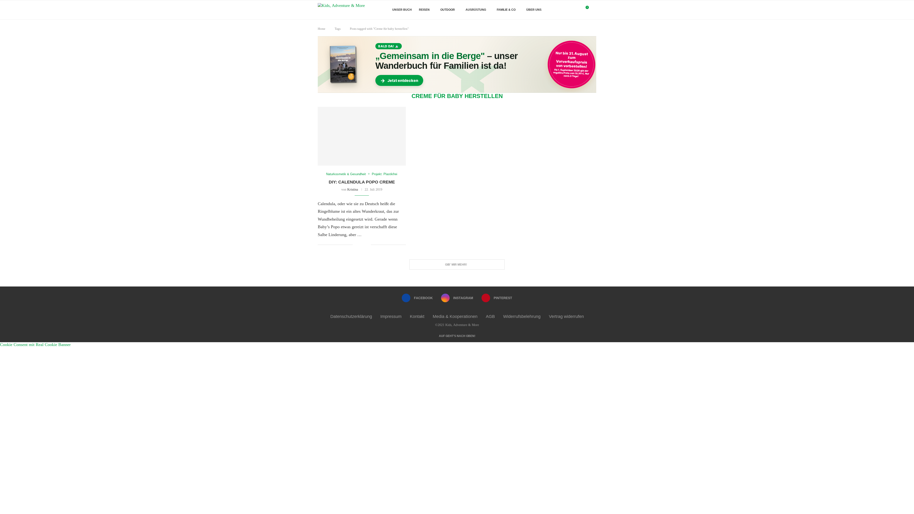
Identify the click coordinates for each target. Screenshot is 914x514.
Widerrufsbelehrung (522, 316)
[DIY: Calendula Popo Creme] (362, 136)
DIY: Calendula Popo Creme (362, 182)
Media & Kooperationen (455, 316)
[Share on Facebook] (360, 245)
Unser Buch (402, 9)
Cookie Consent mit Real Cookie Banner (35, 344)
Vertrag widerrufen (566, 316)
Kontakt (417, 316)
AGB (490, 316)
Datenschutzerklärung (351, 316)
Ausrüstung (476, 9)
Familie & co (506, 9)
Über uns (533, 9)
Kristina (352, 189)
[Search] (593, 9)
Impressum (391, 316)
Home (321, 28)
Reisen (424, 9)
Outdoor (447, 9)
